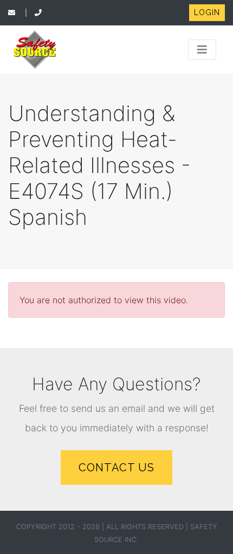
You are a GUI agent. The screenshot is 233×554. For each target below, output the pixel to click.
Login (207, 12)
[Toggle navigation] (202, 49)
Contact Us (116, 467)
